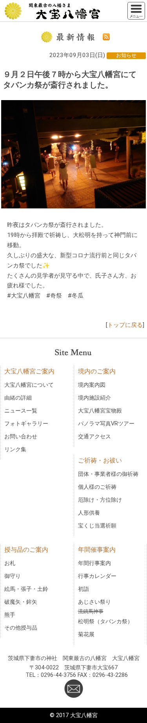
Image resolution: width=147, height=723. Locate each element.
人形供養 (89, 513)
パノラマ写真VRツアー (106, 423)
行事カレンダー (97, 576)
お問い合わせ (20, 436)
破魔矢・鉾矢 (20, 602)
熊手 (9, 615)
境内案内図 (91, 385)
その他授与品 (20, 627)
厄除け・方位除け (100, 500)
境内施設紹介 (94, 398)
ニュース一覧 (20, 410)
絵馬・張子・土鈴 (26, 589)
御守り (12, 576)
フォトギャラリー (26, 423)
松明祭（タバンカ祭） (105, 621)
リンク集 (15, 449)
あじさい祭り (94, 602)
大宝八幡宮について (29, 385)
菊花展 (86, 634)
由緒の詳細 (18, 398)
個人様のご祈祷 (97, 487)
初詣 (83, 589)
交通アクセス (94, 436)
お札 (9, 563)
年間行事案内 (94, 563)
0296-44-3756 (58, 675)
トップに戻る (125, 324)
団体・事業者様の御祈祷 (108, 474)
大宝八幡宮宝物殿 (100, 410)
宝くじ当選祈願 (97, 525)
